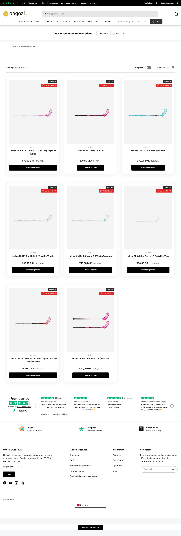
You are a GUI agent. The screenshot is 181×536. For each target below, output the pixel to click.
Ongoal (11, 499)
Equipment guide (126, 21)
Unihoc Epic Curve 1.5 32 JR (90, 150)
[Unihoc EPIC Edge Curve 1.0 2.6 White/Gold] (148, 217)
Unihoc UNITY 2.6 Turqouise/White (148, 150)
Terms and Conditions (80, 465)
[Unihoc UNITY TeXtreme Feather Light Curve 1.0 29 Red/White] (33, 320)
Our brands (118, 460)
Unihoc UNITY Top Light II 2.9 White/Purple (33, 256)
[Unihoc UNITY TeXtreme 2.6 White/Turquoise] (90, 217)
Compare (138, 67)
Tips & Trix (142, 21)
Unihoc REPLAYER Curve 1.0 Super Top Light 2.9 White (33, 152)
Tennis (65, 21)
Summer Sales (25, 21)
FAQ (72, 460)
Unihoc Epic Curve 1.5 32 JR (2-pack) (90, 358)
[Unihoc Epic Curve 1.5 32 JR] (90, 112)
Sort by (10, 67)
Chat (9, 474)
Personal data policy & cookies (84, 476)
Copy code (119, 33)
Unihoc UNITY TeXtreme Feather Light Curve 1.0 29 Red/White (33, 360)
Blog (115, 471)
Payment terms (77, 471)
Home (14, 47)
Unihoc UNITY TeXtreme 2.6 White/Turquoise (90, 256)
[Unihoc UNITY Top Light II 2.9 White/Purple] (33, 217)
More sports (93, 21)
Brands (108, 21)
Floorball (51, 21)
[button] (176, 14)
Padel (38, 21)
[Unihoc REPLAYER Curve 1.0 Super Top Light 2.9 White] (33, 112)
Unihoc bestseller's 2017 (27, 47)
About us (117, 455)
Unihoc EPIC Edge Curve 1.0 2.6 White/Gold (148, 256)
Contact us (75, 455)
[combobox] (100, 14)
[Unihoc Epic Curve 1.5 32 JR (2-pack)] (90, 320)
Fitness (77, 21)
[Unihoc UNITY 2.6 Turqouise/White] (148, 112)
